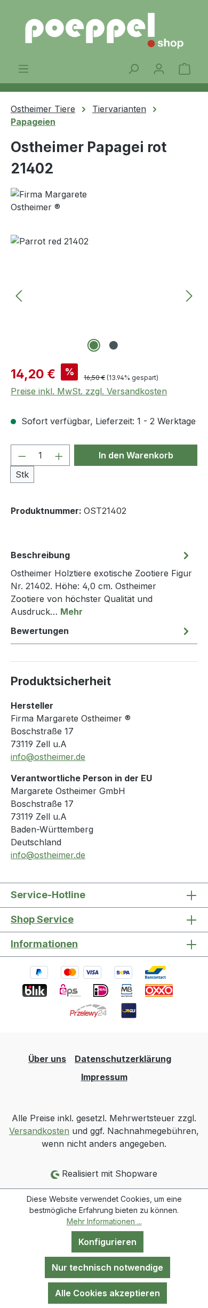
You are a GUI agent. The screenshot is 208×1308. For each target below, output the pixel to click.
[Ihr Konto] (159, 68)
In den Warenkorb (136, 455)
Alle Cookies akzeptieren (107, 1293)
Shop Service (42, 919)
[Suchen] (133, 68)
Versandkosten (39, 1130)
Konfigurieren (107, 1241)
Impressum (104, 1077)
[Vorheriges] (19, 295)
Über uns (47, 1058)
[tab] (101, 583)
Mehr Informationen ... (104, 1221)
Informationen (44, 943)
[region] (104, 295)
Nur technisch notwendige (107, 1267)
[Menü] (23, 68)
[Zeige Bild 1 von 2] (94, 345)
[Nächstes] (189, 295)
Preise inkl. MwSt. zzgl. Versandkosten (89, 391)
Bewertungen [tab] (40, 630)
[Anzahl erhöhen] (59, 455)
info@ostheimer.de (48, 756)
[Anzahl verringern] (22, 455)
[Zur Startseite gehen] (104, 31)
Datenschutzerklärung (123, 1058)
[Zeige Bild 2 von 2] (113, 345)
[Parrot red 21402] (104, 295)
